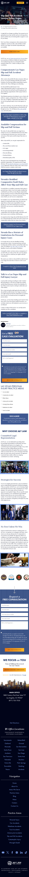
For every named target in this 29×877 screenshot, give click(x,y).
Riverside (8, 747)
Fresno (8, 769)
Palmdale (8, 760)
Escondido (7, 766)
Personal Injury (14, 820)
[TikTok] (26, 852)
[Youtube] (3, 852)
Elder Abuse (5, 398)
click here (9, 373)
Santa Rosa (7, 750)
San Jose (21, 750)
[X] (7, 852)
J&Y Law (17, 868)
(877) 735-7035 (17, 118)
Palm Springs (21, 763)
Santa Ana (21, 756)
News (14, 799)
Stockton (21, 760)
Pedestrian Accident (7, 407)
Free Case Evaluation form (18, 266)
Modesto (21, 769)
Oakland (8, 743)
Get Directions (14, 723)
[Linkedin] (21, 852)
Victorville (7, 763)
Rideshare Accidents (14, 826)
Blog (14, 796)
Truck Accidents (14, 830)
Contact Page (13, 372)
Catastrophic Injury (14, 839)
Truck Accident (6, 410)
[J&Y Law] (5, 3)
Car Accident (6, 392)
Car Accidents (14, 823)
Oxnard (21, 743)
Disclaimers (16, 870)
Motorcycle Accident (8, 401)
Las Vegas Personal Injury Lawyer (9, 26)
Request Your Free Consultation (14, 669)
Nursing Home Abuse (8, 404)
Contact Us (14, 806)
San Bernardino (21, 747)
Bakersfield (21, 740)
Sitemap (17, 872)
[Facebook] (12, 852)
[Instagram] (17, 852)
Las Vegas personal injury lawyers (17, 58)
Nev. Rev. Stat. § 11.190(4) (16, 246)
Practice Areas (14, 793)
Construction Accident (8, 395)
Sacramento (8, 740)
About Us (14, 786)
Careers (14, 803)
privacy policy (20, 372)
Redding (21, 766)
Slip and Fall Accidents (14, 836)
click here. (8, 642)
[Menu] (27, 2)
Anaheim (8, 753)
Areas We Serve (14, 790)
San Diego (21, 753)
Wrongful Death (14, 843)
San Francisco (7, 756)
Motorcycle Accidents (14, 833)
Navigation (14, 776)
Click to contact (8, 224)
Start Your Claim (14, 51)
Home (1, 26)
